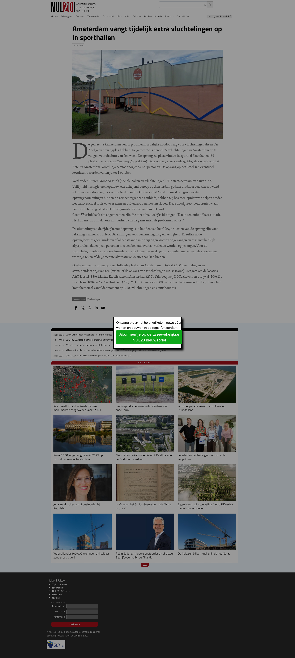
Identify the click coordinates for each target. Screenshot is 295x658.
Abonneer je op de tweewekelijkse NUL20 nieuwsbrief (149, 337)
